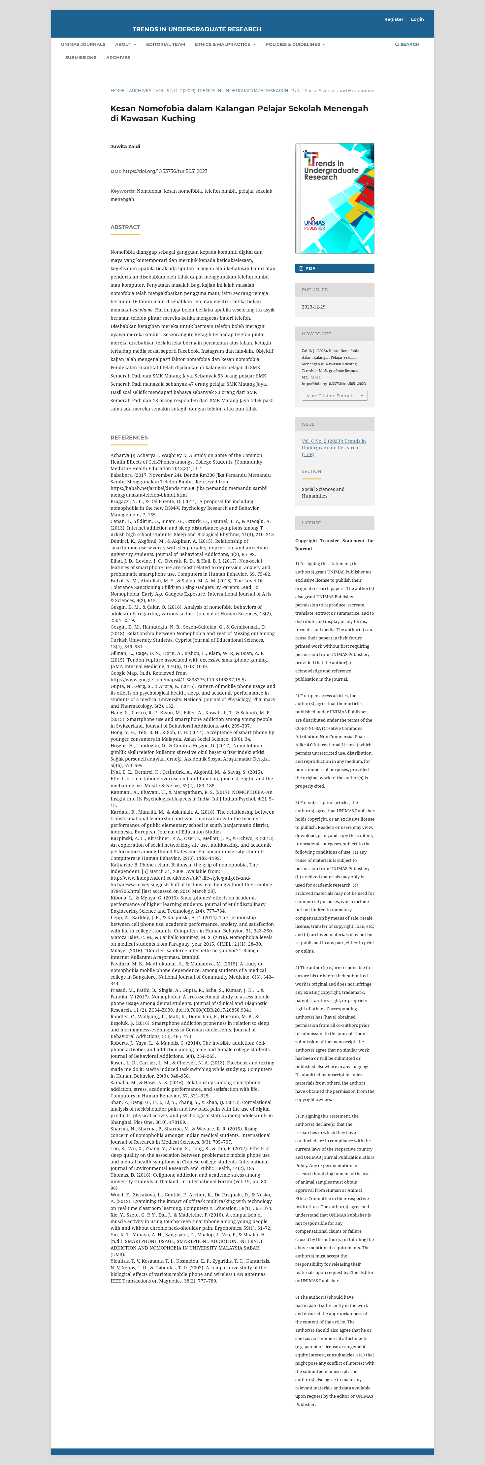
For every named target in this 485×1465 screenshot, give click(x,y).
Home (118, 90)
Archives (118, 57)
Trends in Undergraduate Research (197, 29)
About (124, 44)
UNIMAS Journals (83, 44)
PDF (309, 268)
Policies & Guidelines (293, 44)
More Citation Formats (330, 395)
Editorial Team (165, 44)
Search (409, 44)
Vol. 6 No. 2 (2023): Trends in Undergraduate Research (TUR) (228, 90)
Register (394, 19)
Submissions (80, 57)
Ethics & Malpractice (223, 44)
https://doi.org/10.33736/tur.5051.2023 (165, 171)
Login (417, 19)
